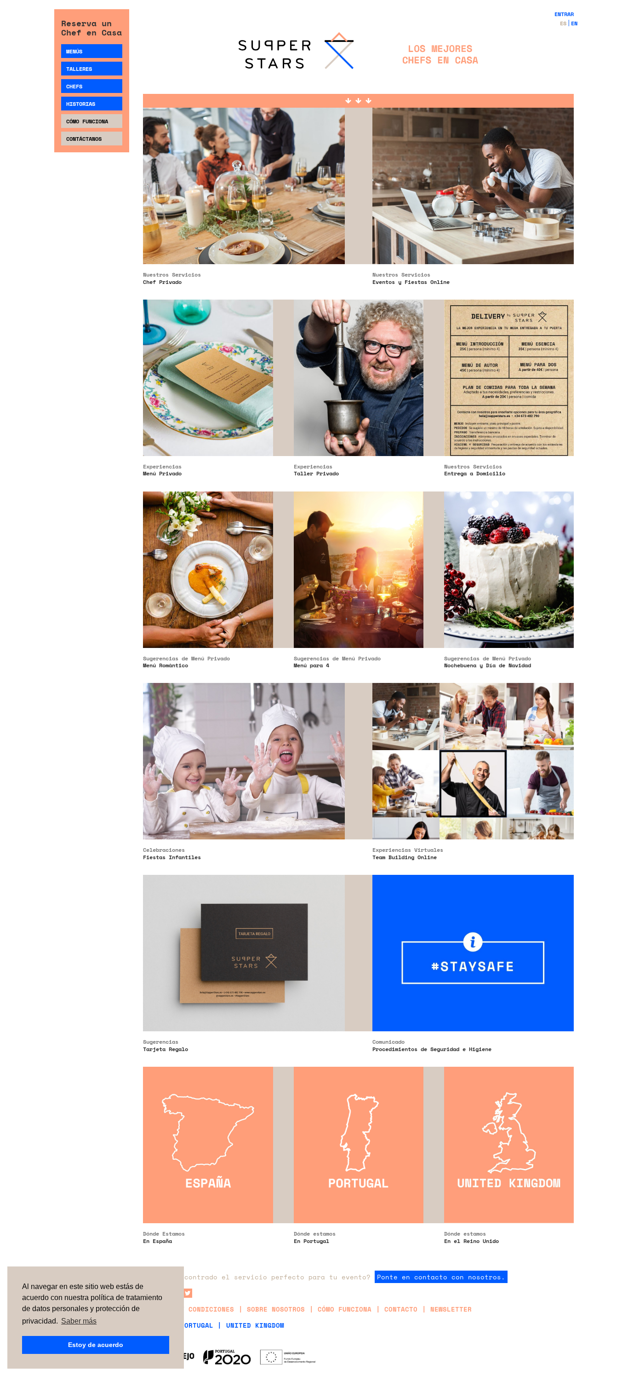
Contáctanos (84, 139)
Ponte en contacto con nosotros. (441, 1277)
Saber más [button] (79, 1321)
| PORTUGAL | (197, 1325)
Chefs (74, 86)
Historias (80, 104)
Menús (74, 51)
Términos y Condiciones (188, 1309)
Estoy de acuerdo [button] (95, 1344)
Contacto (400, 1309)
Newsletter (451, 1309)
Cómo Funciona (87, 121)
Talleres (79, 69)
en (574, 23)
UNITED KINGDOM (255, 1325)
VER (243, 119)
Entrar (564, 14)
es (563, 23)
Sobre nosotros (276, 1309)
